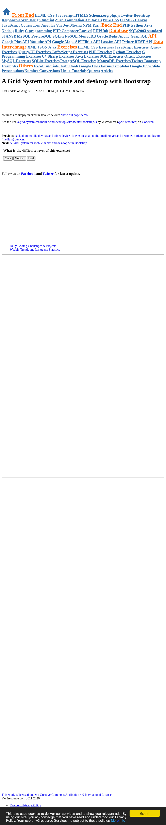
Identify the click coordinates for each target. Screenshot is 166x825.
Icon (36, 25)
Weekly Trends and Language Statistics (35, 249)
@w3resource (127, 122)
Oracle (102, 36)
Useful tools (68, 66)
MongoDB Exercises (114, 61)
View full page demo (74, 115)
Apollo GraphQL (132, 36)
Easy (8, 158)
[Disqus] (83, 424)
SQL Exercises (111, 56)
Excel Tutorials (46, 66)
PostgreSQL (41, 36)
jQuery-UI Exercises (34, 52)
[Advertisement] (49, 101)
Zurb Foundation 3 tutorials (78, 20)
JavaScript (64, 15)
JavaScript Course (17, 25)
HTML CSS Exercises (96, 47)
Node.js (8, 31)
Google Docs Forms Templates (104, 66)
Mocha (76, 25)
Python (137, 25)
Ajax (52, 47)
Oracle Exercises (137, 56)
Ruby (19, 31)
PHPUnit (100, 31)
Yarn (96, 25)
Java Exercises (87, 56)
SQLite (58, 36)
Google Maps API (67, 42)
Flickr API (91, 42)
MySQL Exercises (16, 61)
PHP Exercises (100, 52)
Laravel (85, 31)
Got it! (144, 813)
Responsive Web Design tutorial (28, 20)
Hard (31, 158)
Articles (107, 71)
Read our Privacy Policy (25, 805)
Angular (48, 25)
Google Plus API (15, 42)
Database (118, 30)
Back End (111, 25)
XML (32, 47)
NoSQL (71, 36)
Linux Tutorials (73, 71)
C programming (38, 31)
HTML (41, 15)
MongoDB (87, 36)
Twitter (48, 174)
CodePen (148, 122)
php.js (115, 15)
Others (26, 65)
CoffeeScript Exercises (69, 52)
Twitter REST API (137, 42)
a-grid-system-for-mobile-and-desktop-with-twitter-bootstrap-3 (57, 122)
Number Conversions (42, 71)
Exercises (67, 47)
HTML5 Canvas (133, 20)
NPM (87, 25)
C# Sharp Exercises (58, 56)
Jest (66, 25)
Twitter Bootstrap (135, 15)
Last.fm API (111, 42)
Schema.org (99, 15)
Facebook (28, 174)
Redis (113, 36)
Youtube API (40, 42)
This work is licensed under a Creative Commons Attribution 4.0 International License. (57, 794)
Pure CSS (111, 20)
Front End (23, 15)
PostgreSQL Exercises (78, 61)
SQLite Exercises (46, 61)
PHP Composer (66, 31)
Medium (19, 158)
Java (148, 25)
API (152, 36)
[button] (83, 4)
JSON (42, 47)
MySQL (24, 36)
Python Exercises (127, 52)
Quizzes (93, 71)
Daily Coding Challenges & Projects (33, 246)
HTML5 (81, 15)
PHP (126, 25)
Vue (59, 25)
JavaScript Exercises (132, 47)
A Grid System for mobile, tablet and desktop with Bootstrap (48, 143)
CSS (51, 15)
